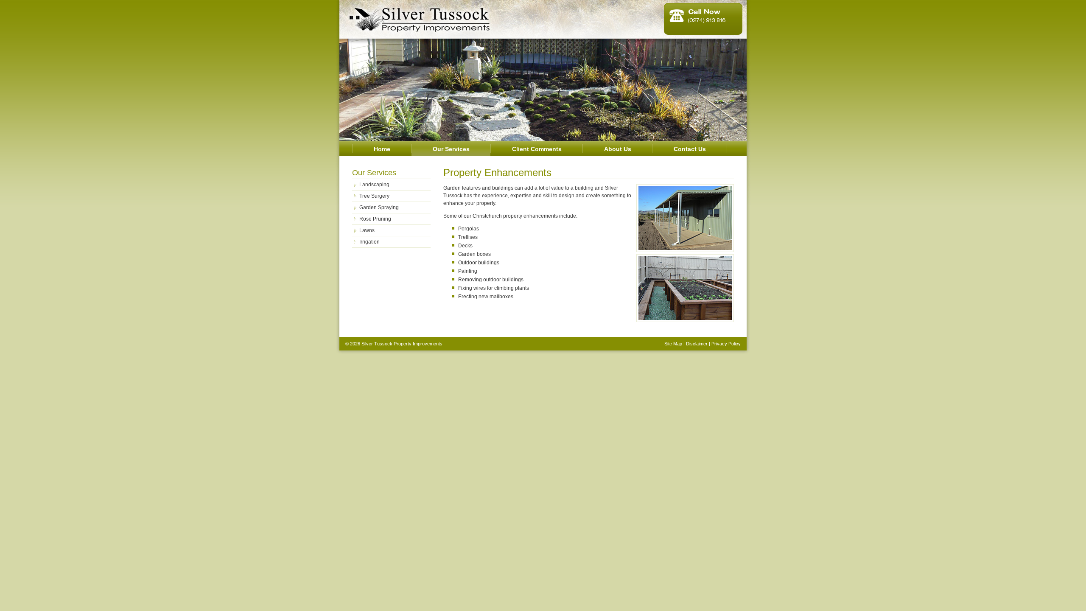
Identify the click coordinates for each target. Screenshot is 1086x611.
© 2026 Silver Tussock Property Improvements (393, 343)
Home (382, 149)
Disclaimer (697, 343)
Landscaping (374, 185)
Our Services (451, 149)
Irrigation (369, 242)
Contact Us (690, 149)
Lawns (367, 230)
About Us (617, 149)
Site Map (673, 343)
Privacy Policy (726, 343)
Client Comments (537, 149)
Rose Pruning (375, 219)
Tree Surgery (374, 196)
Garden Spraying (379, 207)
